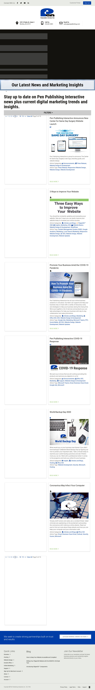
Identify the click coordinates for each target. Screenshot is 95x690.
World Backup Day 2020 (60, 412)
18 (20, 116)
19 (23, 116)
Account (6, 679)
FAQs (79, 687)
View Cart (87, 3)
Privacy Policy (63, 687)
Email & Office (8, 663)
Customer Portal (75, 3)
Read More (53, 181)
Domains (6, 654)
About (6, 674)
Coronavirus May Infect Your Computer (67, 485)
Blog (28, 651)
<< (6, 116)
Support (6, 668)
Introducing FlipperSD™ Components (36, 666)
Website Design (8, 660)
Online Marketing (9, 665)
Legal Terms (72, 687)
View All (29, 116)
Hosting (6, 657)
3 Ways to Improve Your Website (64, 191)
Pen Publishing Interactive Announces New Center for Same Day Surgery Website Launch (69, 121)
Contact (6, 677)
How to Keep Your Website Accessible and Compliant (41, 657)
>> (25, 116)
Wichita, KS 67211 (27, 23)
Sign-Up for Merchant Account (13, 671)
